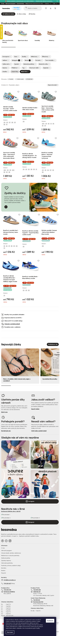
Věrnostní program (10, 3)
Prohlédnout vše (53, 344)
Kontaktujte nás (6, 431)
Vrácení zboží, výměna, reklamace (11, 553)
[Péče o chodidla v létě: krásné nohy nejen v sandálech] (20, 362)
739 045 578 (7, 590)
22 (23, 290)
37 (45, 125)
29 (14, 122)
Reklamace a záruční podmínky (10, 555)
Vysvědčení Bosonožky (49, 379)
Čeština (47, 3)
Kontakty (3, 568)
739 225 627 (7, 583)
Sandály (11, 79)
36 (6, 246)
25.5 (5, 170)
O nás (2, 3)
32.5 (13, 170)
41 (4, 248)
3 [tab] (25, 385)
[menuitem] (8, 14)
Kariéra (3, 570)
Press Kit (3, 573)
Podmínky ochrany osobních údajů (10, 565)
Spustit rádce (35, 409)
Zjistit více (4, 412)
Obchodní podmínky (7, 563)
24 (4, 122)
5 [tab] (44, 385)
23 (23, 246)
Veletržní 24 (36, 591)
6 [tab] (54, 385)
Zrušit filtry (15, 71)
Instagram (31, 501)
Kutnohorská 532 (38, 602)
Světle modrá (20, 79)
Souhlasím (50, 620)
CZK (54, 3)
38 (9, 172)
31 (6, 124)
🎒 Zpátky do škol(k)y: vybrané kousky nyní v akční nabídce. (19, 1)
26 (28, 169)
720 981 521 (36, 600)
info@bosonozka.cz (10, 580)
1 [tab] (6, 385)
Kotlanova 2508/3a (9, 591)
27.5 (43, 123)
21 (4, 295)
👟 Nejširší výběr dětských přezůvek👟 (43, 1)
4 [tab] (35, 385)
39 (14, 246)
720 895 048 (37, 590)
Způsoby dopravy (6, 560)
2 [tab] (15, 385)
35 (42, 125)
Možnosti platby (5, 558)
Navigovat (31, 522)
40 (16, 246)
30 (4, 124)
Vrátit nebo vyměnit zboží (38, 431)
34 (53, 123)
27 (9, 122)
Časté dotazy (20, 3)
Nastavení (10, 632)
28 (12, 122)
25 (7, 122)
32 (53, 170)
